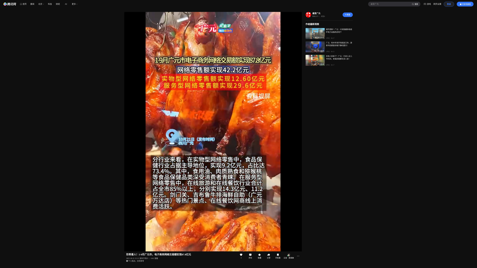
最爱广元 (316, 13)
